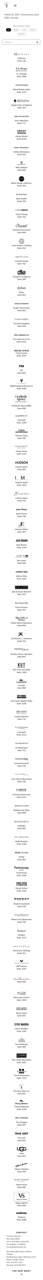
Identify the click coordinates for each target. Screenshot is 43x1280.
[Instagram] (21, 1274)
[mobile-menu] (15, 5)
